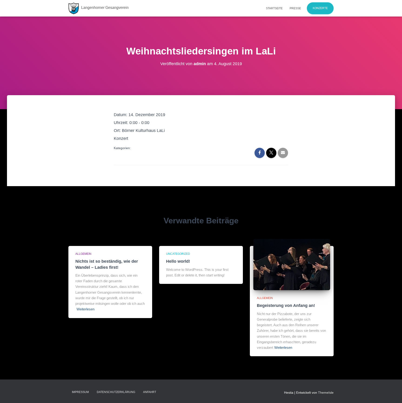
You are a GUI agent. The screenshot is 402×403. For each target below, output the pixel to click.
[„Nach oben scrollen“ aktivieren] (393, 394)
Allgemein (83, 253)
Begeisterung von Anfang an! (286, 305)
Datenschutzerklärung (116, 392)
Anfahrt (149, 392)
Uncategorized (178, 253)
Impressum (80, 392)
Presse (295, 8)
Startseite (274, 8)
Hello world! (178, 261)
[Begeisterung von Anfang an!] (291, 264)
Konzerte (320, 8)
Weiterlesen (85, 309)
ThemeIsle (326, 392)
